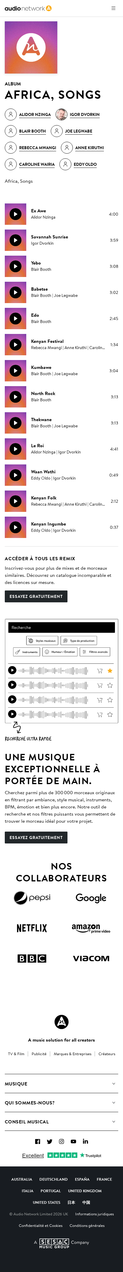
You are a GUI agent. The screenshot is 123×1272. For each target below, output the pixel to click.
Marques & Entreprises (72, 1053)
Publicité (39, 1053)
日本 (71, 1202)
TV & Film (16, 1053)
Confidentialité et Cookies (40, 1225)
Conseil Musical (27, 1121)
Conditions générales (87, 1225)
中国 (86, 1202)
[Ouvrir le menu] (113, 8)
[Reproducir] (15, 214)
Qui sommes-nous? (30, 1102)
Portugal (51, 1190)
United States (46, 1202)
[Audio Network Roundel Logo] (61, 1022)
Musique (16, 1083)
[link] (28, 8)
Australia (21, 1179)
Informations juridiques (94, 1214)
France (104, 1179)
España (82, 1179)
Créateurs (107, 1053)
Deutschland (53, 1179)
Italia (27, 1190)
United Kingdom (85, 1190)
